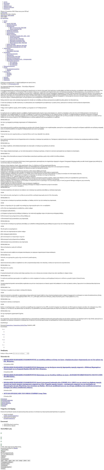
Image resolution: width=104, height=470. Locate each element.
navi (29, 460)
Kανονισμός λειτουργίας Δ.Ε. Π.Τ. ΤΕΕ (16, 47)
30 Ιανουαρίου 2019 (14, 84)
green (10, 460)
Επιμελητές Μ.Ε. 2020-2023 (17, 38)
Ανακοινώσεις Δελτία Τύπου (20, 325)
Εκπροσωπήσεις (11, 33)
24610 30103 (4, 15)
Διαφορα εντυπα (7, 6)
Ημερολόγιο (7, 3)
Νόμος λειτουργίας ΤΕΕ (16, 29)
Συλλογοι (6, 77)
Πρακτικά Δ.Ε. (10, 55)
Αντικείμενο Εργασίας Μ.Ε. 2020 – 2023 (20, 36)
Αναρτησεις (6, 4)
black (2, 460)
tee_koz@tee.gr (4, 18)
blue (14, 460)
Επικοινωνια (7, 8)
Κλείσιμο (3, 451)
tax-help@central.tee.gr (9, 418)
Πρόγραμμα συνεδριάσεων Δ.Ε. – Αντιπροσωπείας (19, 59)
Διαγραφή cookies (5, 463)
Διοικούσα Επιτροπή (12, 25)
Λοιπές (8, 75)
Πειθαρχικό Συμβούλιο (12, 30)
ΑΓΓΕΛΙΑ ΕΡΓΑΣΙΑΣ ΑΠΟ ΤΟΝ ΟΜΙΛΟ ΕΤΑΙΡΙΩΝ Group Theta (25, 393)
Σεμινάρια (9, 74)
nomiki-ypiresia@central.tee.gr (11, 415)
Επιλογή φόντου (4, 459)
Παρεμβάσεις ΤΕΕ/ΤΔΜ (13, 51)
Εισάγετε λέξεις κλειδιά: (7, 353)
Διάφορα (9, 70)
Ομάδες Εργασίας (11, 44)
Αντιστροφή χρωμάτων (6, 467)
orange (20, 460)
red (17, 460)
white (6, 460)
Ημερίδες (9, 73)
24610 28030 (11, 15)
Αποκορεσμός (4, 465)
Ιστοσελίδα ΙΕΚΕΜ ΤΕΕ (12, 444)
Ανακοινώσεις (9, 325)
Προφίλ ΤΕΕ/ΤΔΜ (11, 23)
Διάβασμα (3, 456)
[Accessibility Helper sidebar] (5, 450)
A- (1, 454)
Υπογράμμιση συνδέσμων (7, 462)
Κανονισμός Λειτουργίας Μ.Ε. (17, 40)
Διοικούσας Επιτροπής (12, 53)
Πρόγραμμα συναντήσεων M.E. (17, 41)
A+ (4, 454)
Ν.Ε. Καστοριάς (14, 63)
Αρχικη (5, 2)
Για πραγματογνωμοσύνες (13, 69)
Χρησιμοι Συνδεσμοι (9, 7)
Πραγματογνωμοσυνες (9, 66)
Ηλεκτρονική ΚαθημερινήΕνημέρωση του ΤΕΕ (8, 433)
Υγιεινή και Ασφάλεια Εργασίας (11, 441)
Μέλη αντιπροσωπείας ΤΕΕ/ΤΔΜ (18, 27)
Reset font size (9, 454)
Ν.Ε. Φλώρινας (13, 64)
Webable (15, 448)
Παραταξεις (6, 78)
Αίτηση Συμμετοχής (14, 37)
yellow (25, 460)
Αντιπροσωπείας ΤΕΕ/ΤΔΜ (13, 56)
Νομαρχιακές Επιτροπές (12, 31)
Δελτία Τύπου (10, 49)
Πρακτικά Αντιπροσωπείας (13, 58)
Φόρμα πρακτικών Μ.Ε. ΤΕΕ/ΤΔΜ (18, 42)
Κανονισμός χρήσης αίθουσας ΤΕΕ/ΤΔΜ (17, 45)
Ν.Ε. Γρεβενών (13, 62)
